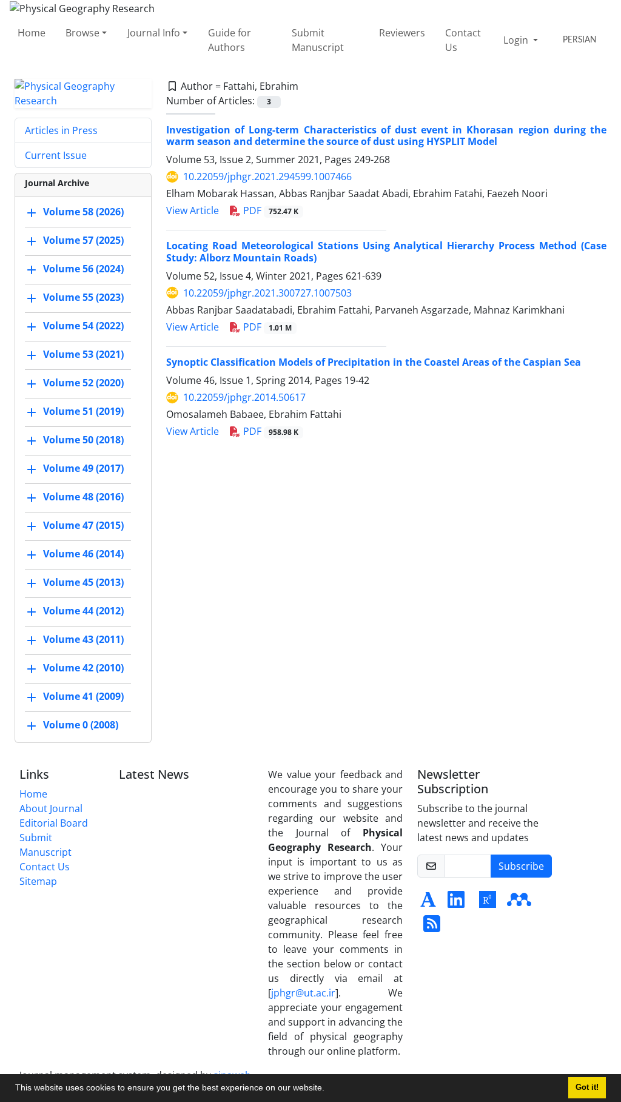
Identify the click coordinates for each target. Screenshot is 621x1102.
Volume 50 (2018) (83, 439)
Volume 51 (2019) (83, 411)
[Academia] (428, 903)
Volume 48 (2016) (83, 496)
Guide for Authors (229, 40)
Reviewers (402, 32)
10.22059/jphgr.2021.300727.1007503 (267, 293)
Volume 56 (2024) (83, 268)
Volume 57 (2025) (83, 240)
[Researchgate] (487, 903)
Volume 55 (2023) (83, 297)
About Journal (50, 808)
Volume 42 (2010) (83, 667)
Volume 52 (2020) (83, 382)
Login (517, 40)
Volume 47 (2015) (83, 525)
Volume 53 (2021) (83, 354)
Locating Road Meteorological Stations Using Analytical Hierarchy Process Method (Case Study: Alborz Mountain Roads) (386, 251)
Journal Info (153, 32)
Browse (82, 32)
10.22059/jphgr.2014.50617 (244, 397)
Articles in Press (61, 130)
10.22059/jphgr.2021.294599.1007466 (267, 176)
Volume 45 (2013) (83, 582)
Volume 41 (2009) (83, 696)
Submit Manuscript (318, 40)
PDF (269, 210)
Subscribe (521, 866)
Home (31, 32)
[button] (329, 1089)
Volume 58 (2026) (83, 211)
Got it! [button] (587, 1087)
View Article (192, 210)
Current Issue (56, 155)
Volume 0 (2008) (80, 724)
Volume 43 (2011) (83, 639)
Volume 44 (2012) (83, 610)
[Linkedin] (456, 903)
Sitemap (38, 881)
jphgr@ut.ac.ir (303, 993)
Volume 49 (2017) (83, 468)
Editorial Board (53, 823)
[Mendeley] (519, 903)
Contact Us (463, 40)
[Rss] (431, 927)
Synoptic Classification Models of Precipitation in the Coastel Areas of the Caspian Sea (373, 362)
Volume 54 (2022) (83, 325)
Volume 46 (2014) (83, 553)
